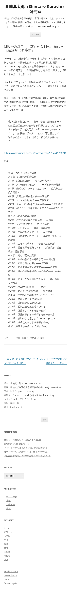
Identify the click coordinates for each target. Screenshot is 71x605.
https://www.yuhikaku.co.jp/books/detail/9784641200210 (35, 153)
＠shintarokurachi (13, 407)
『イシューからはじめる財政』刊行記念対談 (25, 447)
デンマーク (11, 496)
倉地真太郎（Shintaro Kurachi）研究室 (35, 9)
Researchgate (10, 583)
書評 (6, 547)
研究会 (7, 555)
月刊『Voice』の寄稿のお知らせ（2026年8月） (26, 451)
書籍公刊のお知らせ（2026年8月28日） (23, 439)
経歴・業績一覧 (11, 403)
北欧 (8, 500)
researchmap (10, 575)
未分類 (7, 551)
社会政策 (10, 504)
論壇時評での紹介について (17, 443)
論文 (6, 559)
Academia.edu (11, 571)
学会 (6, 539)
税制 (8, 508)
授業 (18, 338)
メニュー (35, 34)
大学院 (7, 535)
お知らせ (8, 532)
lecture (7, 528)
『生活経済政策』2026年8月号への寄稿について (27, 455)
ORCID (7, 579)
